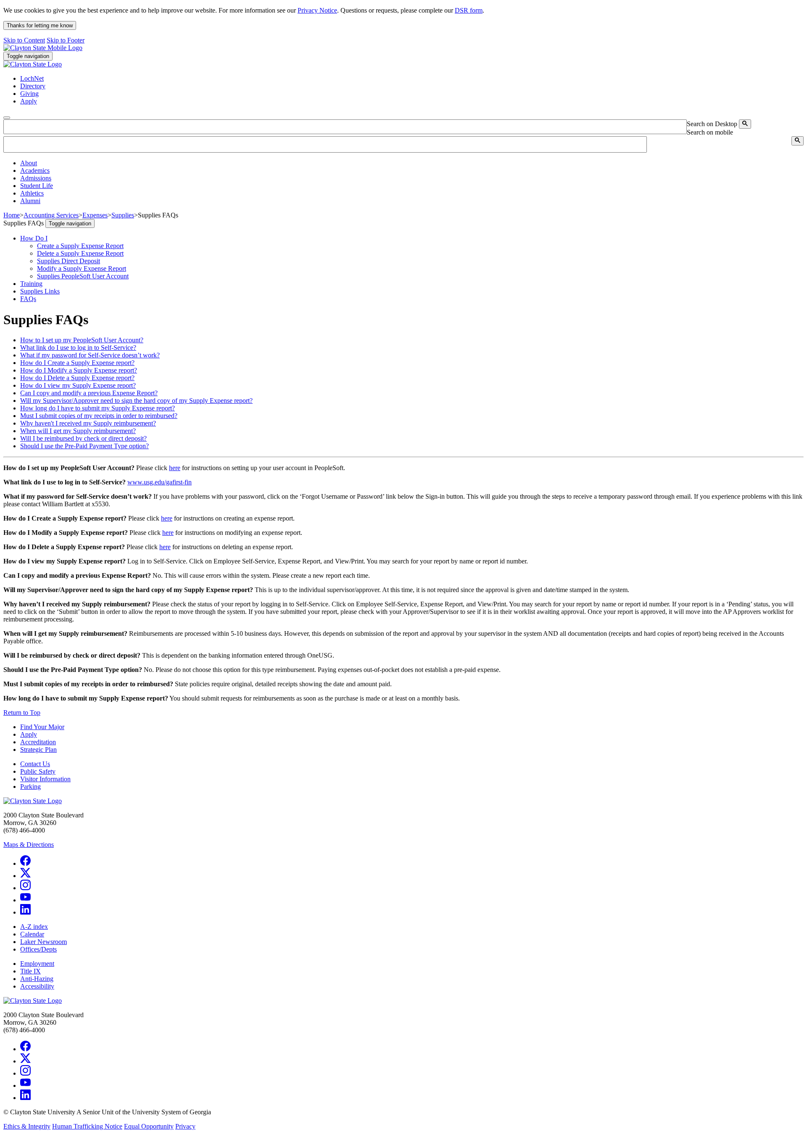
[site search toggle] (6, 117)
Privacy (185, 1126)
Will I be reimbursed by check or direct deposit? (83, 438)
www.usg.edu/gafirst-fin (159, 482)
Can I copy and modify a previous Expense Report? (89, 393)
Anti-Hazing (36, 978)
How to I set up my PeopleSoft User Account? (81, 340)
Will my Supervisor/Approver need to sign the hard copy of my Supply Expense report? (136, 400)
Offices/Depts (38, 949)
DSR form (469, 10)
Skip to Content (24, 40)
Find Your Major (42, 726)
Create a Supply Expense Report (80, 245)
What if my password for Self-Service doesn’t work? (90, 355)
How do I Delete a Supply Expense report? (77, 377)
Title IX (30, 971)
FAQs (28, 298)
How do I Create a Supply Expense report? (77, 362)
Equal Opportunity (149, 1126)
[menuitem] (412, 163)
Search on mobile (710, 132)
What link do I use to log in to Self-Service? (78, 347)
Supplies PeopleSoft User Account (83, 276)
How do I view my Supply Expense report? (78, 385)
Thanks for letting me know (40, 25)
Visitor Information (45, 779)
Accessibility (37, 986)
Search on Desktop (712, 123)
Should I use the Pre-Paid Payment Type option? (84, 446)
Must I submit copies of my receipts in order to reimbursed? (98, 415)
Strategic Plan (38, 749)
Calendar (32, 934)
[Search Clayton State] (745, 124)
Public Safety (37, 771)
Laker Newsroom (43, 941)
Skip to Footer (65, 40)
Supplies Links (40, 291)
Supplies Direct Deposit (68, 260)
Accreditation (38, 742)
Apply (28, 734)
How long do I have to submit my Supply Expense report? (97, 408)
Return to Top (21, 712)
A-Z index (34, 926)
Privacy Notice (317, 10)
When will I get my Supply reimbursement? (78, 430)
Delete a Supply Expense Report (80, 253)
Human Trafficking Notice (87, 1126)
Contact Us (35, 763)
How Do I (33, 238)
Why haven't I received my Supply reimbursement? (88, 423)
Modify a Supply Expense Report (81, 268)
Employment (37, 963)
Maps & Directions (28, 844)
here (174, 467)
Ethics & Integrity (26, 1126)
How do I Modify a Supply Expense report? (78, 370)
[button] (28, 163)
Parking (30, 786)
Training (31, 283)
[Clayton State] (42, 47)
